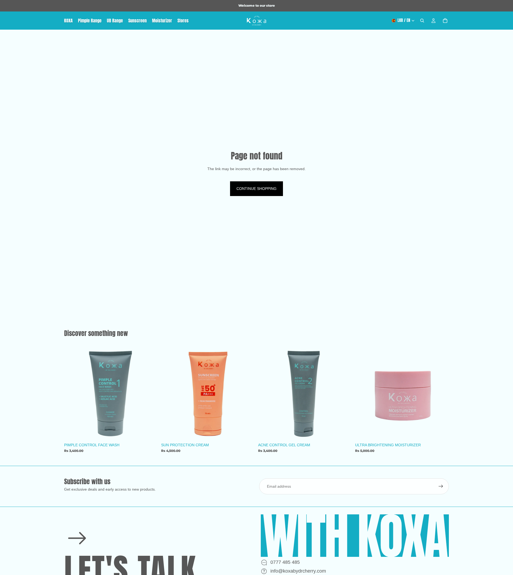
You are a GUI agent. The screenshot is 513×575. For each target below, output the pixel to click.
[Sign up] (440, 486)
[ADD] (149, 431)
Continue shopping (256, 188)
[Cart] (445, 20)
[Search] (422, 20)
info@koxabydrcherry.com (298, 571)
